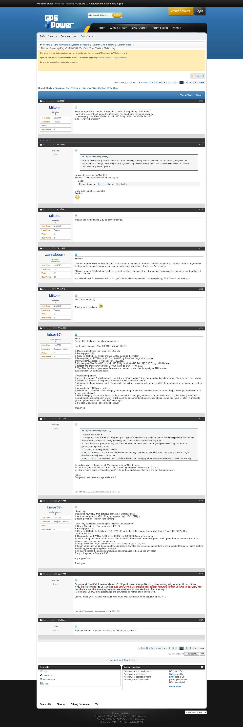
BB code (173, 671)
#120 (201, 620)
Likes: (197, 76)
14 (190, 82)
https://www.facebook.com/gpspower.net (110, 58)
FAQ (42, 36)
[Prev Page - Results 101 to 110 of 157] (164, 82)
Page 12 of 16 (147, 82)
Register (102, 184)
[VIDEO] (173, 680)
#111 (201, 101)
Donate (176, 28)
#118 (201, 501)
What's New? (118, 28)
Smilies (172, 674)
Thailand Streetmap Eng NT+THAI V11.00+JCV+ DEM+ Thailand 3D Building (82, 88)
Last (200, 83)
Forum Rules (159, 28)
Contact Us (45, 704)
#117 (201, 418)
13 (185, 82)
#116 (201, 328)
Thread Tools (186, 95)
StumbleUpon (49, 680)
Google (46, 684)
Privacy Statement (80, 704)
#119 (201, 574)
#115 (201, 289)
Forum (101, 28)
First (160, 83)
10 (173, 82)
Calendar (53, 36)
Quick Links (87, 36)
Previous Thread (115, 660)
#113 (201, 209)
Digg (45, 671)
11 (177, 82)
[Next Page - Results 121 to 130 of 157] (195, 82)
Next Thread (129, 660)
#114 (201, 248)
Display (199, 95)
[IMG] (171, 677)
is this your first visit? (65, 3)
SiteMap (61, 704)
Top (202, 654)
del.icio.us (47, 675)
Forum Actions (68, 36)
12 (181, 82)
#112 (201, 144)
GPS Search (139, 28)
